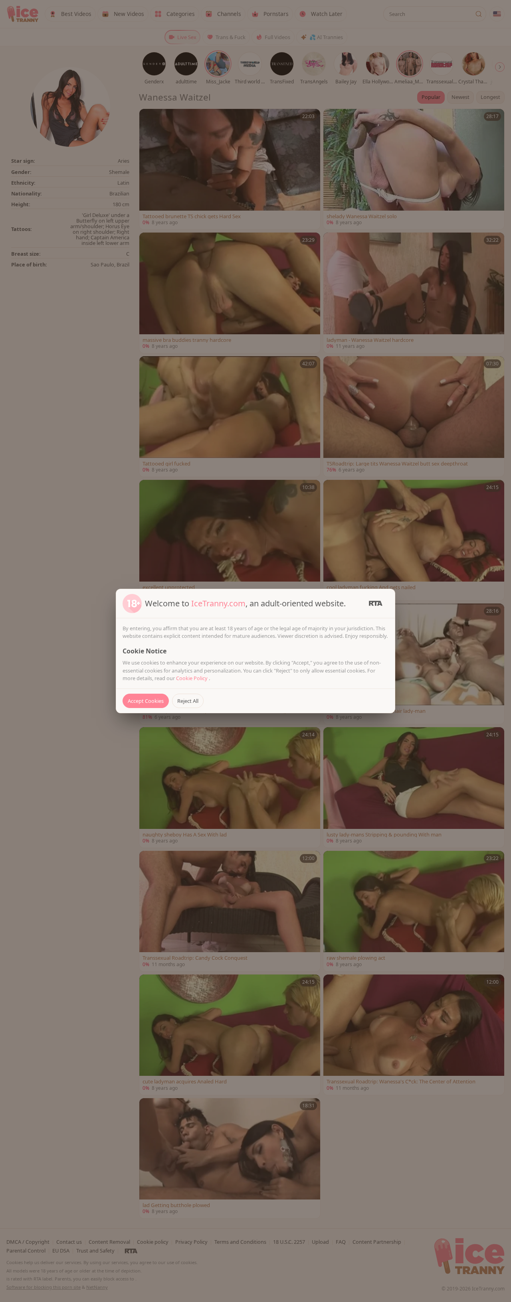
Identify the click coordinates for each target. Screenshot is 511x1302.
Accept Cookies (146, 700)
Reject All (187, 700)
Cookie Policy (192, 678)
